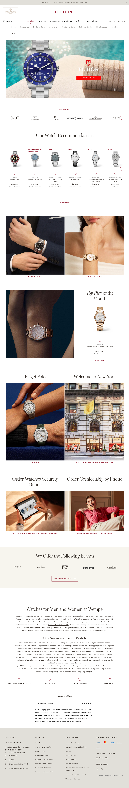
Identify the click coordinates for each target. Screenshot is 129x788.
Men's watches (35, 276)
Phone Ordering (42, 755)
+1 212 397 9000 (13, 743)
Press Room (71, 759)
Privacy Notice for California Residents (78, 769)
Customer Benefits (43, 747)
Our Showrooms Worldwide (16, 768)
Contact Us (10, 760)
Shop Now (100, 360)
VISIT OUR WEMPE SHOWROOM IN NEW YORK (94, 462)
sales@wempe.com (53, 718)
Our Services (40, 743)
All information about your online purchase (35, 533)
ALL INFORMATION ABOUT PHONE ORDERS (94, 533)
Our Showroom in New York (16, 764)
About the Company (74, 743)
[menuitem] (110, 21)
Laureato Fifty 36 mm (115, 180)
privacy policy (75, 721)
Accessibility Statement (76, 775)
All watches (65, 109)
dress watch (77, 628)
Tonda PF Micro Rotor (55, 180)
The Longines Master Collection (95, 180)
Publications (71, 755)
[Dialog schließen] (127, 2)
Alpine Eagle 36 (35, 179)
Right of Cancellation (44, 759)
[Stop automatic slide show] (115, 90)
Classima (75, 179)
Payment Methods (43, 768)
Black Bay (14, 179)
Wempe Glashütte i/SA (58, 625)
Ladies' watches (94, 276)
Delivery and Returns (44, 764)
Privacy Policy (72, 764)
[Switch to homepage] (64, 12)
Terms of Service (73, 779)
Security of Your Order (44, 772)
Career (68, 751)
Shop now (35, 462)
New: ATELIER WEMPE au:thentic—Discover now (64, 3)
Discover (64, 202)
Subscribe (87, 703)
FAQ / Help (40, 751)
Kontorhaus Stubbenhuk (76, 747)
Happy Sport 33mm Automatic (100, 346)
